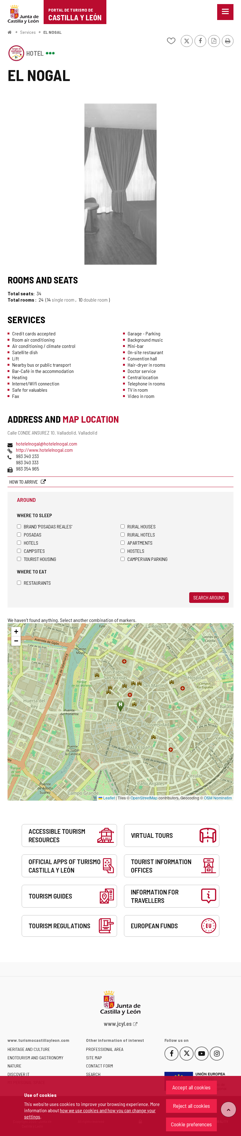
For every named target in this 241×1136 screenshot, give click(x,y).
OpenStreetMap (144, 797)
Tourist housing (40, 559)
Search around (209, 597)
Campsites (34, 551)
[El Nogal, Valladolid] (120, 184)
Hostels (135, 551)
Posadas (32, 534)
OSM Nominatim (218, 797)
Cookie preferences (191, 1124)
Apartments (140, 543)
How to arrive (24, 482)
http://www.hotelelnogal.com (44, 450)
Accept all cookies (191, 1087)
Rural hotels (141, 534)
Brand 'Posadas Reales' (48, 526)
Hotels (31, 543)
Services (28, 32)
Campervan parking (147, 559)
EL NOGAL (52, 32)
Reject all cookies (191, 1105)
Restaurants (37, 583)
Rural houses (141, 526)
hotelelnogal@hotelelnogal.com (46, 443)
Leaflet (108, 797)
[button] (16, 631)
